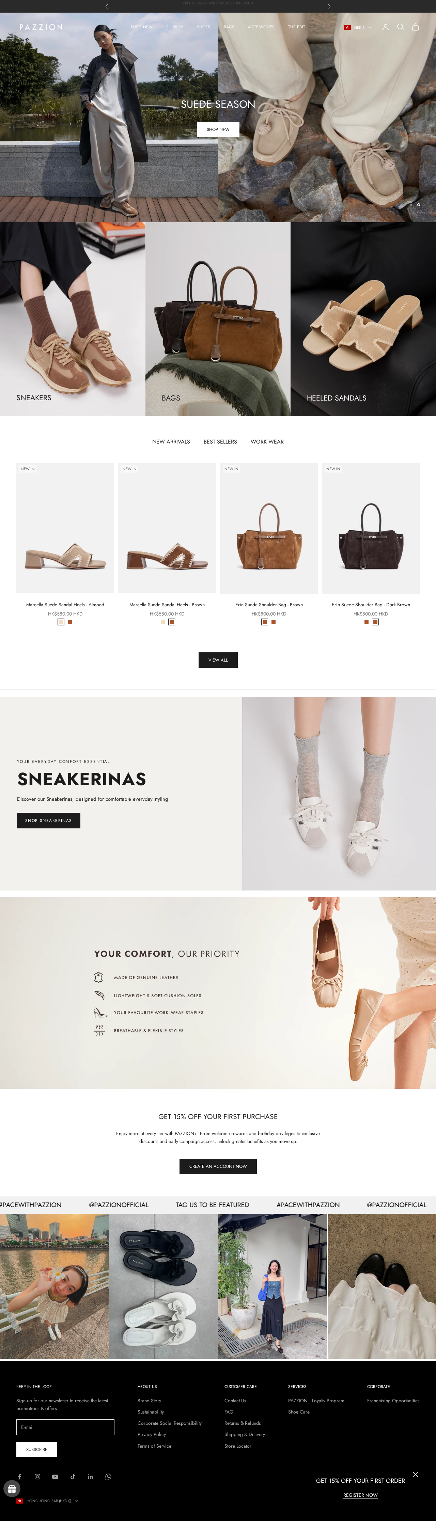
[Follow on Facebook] (19, 1476)
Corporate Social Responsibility (170, 1423)
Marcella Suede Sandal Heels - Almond (65, 604)
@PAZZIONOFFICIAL (79, 1204)
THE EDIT (296, 27)
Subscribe (36, 1449)
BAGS (229, 27)
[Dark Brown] (273, 622)
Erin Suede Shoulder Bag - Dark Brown (371, 604)
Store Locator (237, 1446)
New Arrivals (171, 442)
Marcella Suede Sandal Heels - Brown (167, 604)
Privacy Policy (152, 1434)
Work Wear (267, 442)
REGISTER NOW (360, 1495)
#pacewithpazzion (268, 1204)
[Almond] (61, 622)
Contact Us (235, 1400)
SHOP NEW (142, 27)
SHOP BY (174, 27)
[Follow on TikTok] (72, 1476)
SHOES (203, 27)
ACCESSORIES (261, 27)
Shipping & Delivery (244, 1434)
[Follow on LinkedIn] (90, 1476)
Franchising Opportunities (393, 1400)
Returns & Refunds (242, 1423)
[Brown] (70, 622)
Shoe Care (299, 1411)
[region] (218, 117)
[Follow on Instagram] (37, 1476)
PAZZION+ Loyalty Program (316, 1400)
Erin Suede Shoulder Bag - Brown (269, 604)
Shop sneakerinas (48, 820)
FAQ (228, 1411)
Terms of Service (154, 1446)
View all (218, 660)
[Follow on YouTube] (55, 1476)
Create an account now (218, 1166)
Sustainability (151, 1411)
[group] (218, 117)
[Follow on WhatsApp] (108, 1476)
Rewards (11, 1488)
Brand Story (149, 1400)
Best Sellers (220, 442)
